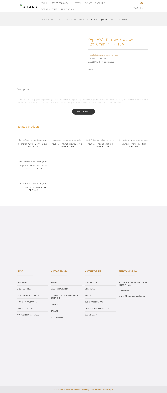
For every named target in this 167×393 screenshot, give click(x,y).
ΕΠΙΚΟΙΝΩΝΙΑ (67, 9)
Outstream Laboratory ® (102, 389)
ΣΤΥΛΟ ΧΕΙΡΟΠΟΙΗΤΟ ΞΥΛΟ (97, 308)
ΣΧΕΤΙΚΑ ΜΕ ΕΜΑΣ (49, 9)
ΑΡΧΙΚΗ (44, 3)
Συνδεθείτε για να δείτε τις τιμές (104, 55)
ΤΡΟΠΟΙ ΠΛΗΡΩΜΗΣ (26, 308)
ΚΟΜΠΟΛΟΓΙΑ (54, 19)
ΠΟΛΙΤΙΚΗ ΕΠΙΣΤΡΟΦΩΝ (28, 295)
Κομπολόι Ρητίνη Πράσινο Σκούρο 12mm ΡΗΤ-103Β (67, 145)
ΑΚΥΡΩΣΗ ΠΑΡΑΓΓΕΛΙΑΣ (28, 315)
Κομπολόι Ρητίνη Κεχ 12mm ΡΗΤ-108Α (133, 145)
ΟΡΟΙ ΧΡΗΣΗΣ (23, 282)
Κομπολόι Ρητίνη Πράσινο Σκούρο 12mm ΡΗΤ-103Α (33, 145)
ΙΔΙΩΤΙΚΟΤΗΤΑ (24, 289)
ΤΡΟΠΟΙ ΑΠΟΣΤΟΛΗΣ (27, 302)
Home (42, 19)
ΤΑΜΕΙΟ (54, 304)
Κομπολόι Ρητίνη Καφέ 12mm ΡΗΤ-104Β (33, 188)
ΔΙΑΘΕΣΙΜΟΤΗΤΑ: (95, 62)
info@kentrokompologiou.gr (134, 296)
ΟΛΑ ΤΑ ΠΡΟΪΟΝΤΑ (60, 3)
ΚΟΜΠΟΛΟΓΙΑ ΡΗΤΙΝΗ (73, 19)
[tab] (23, 90)
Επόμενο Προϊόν (163, 196)
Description (23, 89)
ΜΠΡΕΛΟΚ (89, 295)
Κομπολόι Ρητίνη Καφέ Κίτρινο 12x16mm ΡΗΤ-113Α (33, 167)
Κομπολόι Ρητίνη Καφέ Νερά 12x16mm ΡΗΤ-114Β (100, 145)
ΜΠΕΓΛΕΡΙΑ (90, 289)
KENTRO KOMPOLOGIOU (70, 389)
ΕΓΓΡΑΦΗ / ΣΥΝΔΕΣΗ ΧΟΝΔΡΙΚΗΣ (90, 3)
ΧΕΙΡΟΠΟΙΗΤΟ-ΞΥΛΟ (94, 302)
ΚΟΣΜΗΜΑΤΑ (91, 315)
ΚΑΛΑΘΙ (54, 311)
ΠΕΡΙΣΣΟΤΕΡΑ (82, 111)
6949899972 (126, 290)
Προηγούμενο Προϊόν (4, 196)
